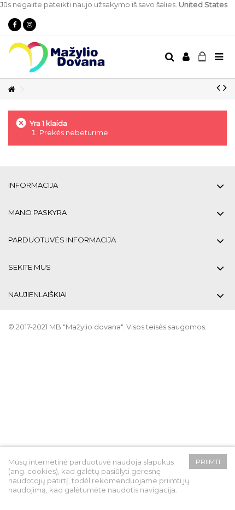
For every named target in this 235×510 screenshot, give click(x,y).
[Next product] (225, 87)
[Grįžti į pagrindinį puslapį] (11, 89)
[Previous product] (218, 87)
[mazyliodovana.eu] (82, 57)
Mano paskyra (37, 212)
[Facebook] (14, 24)
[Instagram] (29, 24)
